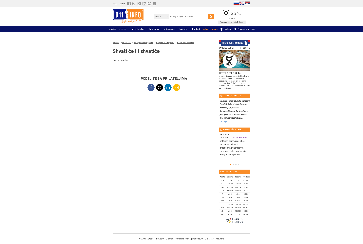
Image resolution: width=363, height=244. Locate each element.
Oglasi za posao (210, 29)
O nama (122, 29)
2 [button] (233, 164)
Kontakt (196, 29)
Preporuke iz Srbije (246, 29)
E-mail (207, 239)
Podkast (227, 29)
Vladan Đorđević (240, 137)
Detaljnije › (224, 121)
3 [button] (236, 164)
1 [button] (230, 164)
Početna (112, 29)
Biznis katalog (137, 29)
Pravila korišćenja (183, 239)
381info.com (218, 239)
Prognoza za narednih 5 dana (231, 22)
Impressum (197, 239)
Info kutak (154, 29)
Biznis (158, 17)
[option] (235, 146)
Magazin (183, 29)
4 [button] (238, 164)
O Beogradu (169, 29)
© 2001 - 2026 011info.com (151, 239)
